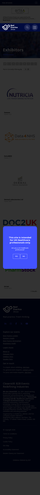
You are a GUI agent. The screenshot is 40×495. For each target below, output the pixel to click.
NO (24, 256)
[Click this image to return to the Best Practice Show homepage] (10, 27)
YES (16, 256)
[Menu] (35, 27)
